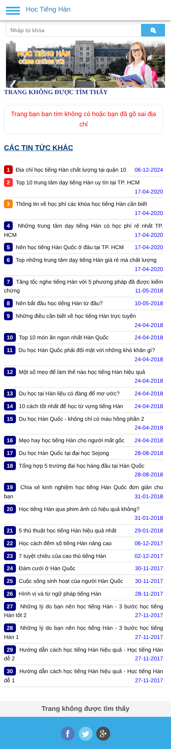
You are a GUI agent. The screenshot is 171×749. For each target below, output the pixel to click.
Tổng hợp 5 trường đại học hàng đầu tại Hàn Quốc (81, 466)
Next (160, 61)
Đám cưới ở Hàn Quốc (47, 568)
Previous (11, 61)
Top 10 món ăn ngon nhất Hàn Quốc (64, 337)
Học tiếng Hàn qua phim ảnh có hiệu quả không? (79, 509)
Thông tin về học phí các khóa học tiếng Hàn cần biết (81, 204)
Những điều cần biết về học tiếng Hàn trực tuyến (76, 316)
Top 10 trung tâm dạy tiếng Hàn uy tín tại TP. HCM (78, 182)
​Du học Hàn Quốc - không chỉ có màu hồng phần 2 (81, 419)
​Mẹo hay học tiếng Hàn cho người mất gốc (71, 440)
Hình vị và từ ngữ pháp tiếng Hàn (60, 593)
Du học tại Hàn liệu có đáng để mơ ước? (69, 393)
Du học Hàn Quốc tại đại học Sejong (64, 453)
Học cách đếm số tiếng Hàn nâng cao (65, 543)
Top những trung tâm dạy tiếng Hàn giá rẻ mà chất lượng (86, 260)
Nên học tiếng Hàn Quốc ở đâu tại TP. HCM (70, 247)
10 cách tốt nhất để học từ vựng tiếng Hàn (71, 406)
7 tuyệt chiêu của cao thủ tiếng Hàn (62, 556)
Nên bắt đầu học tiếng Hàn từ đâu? (59, 303)
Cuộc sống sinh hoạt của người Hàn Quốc (71, 581)
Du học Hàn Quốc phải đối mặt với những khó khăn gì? (87, 350)
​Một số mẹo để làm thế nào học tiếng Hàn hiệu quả (82, 372)
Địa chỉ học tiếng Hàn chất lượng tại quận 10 (71, 169)
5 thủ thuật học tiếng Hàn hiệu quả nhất (67, 530)
